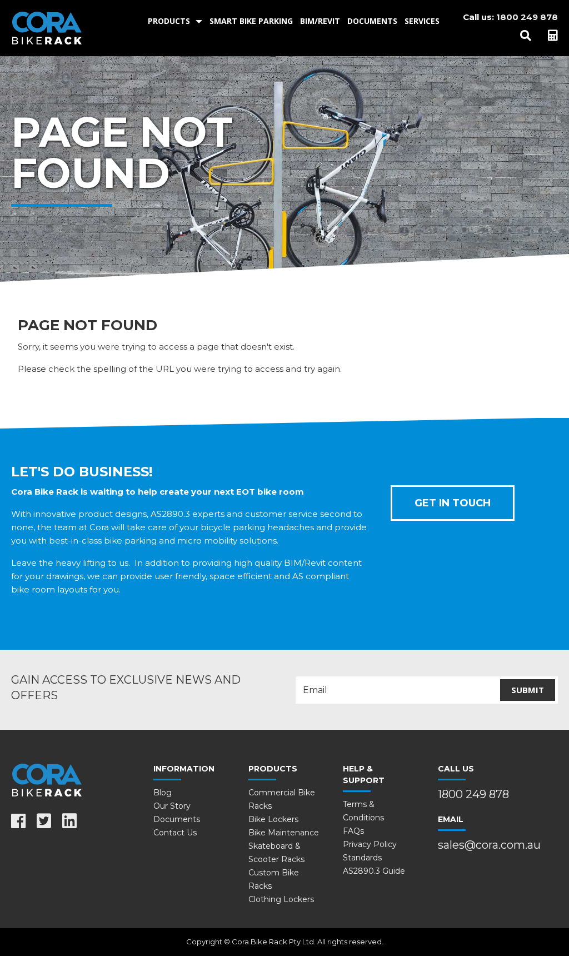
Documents (372, 21)
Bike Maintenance (283, 833)
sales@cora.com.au (489, 845)
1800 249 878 (527, 17)
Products (169, 21)
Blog (162, 793)
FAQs (353, 831)
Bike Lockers (273, 819)
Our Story (172, 806)
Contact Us (175, 833)
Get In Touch (453, 503)
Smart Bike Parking (251, 21)
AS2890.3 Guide (374, 871)
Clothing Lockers (281, 899)
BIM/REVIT (320, 21)
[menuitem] (175, 21)
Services (422, 21)
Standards (362, 858)
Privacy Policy (370, 844)
